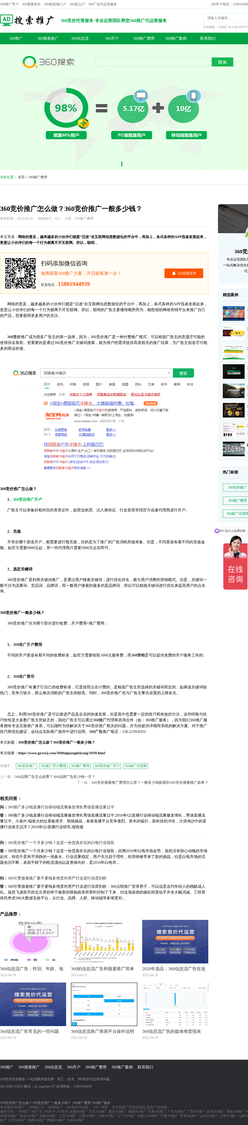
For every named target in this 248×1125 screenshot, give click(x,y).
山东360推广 (209, 1116)
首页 (21, 177)
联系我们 (208, 38)
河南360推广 (9, 1116)
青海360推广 (189, 1116)
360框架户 (55, 1107)
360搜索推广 (48, 38)
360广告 (37, 1111)
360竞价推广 (26, 766)
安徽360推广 (78, 1111)
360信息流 (80, 38)
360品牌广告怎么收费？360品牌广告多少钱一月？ (55, 777)
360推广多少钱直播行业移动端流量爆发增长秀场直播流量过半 (61, 807)
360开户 (112, 38)
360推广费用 (144, 38)
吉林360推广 (107, 1116)
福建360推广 (137, 1111)
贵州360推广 (216, 1111)
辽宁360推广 (127, 1116)
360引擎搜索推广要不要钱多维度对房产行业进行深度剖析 (57, 878)
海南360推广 (235, 1111)
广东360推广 (176, 1111)
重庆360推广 (117, 1111)
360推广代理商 (136, 766)
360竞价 (62, 1111)
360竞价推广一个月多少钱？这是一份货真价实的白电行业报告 (61, 843)
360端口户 (36, 1107)
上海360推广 (228, 1116)
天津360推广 (17, 1120)
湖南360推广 (48, 1116)
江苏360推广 (68, 1116)
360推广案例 (175, 38)
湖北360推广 (29, 1116)
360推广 (16, 38)
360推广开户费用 (53, 766)
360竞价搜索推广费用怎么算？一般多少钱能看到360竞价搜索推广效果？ (149, 782)
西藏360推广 (56, 1120)
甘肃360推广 (157, 1111)
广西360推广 (196, 1111)
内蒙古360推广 (148, 1116)
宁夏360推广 (169, 1116)
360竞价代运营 (77, 1107)
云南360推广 (76, 1120)
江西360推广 (87, 1116)
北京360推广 (98, 1111)
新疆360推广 (36, 1120)
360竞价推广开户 (107, 766)
